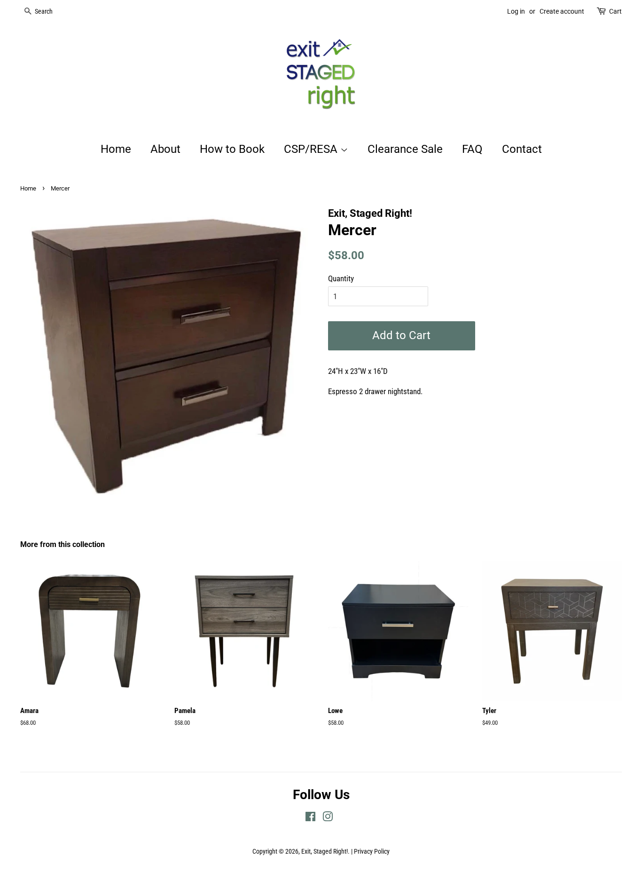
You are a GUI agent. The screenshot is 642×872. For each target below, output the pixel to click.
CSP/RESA (312, 149)
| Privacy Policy (370, 852)
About (165, 149)
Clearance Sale (405, 149)
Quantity (341, 278)
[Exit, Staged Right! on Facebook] (310, 819)
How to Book (232, 149)
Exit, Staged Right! (324, 852)
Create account (562, 11)
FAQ (472, 149)
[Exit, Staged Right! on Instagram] (327, 819)
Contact (522, 149)
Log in (516, 11)
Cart (615, 11)
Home (116, 149)
